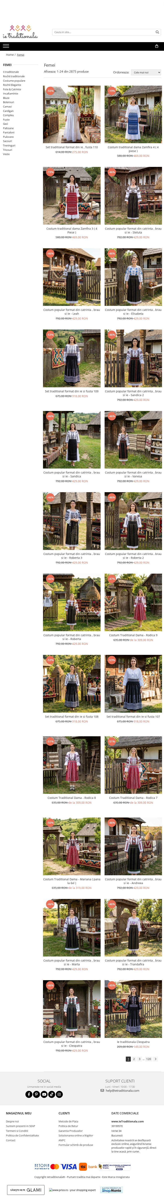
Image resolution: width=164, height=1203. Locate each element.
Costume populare (14, 80)
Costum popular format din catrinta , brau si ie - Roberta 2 (133, 556)
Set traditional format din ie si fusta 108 (71, 716)
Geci (5, 124)
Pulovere (8, 137)
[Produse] (6, 47)
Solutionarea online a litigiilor (76, 1135)
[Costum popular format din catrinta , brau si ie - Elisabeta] (133, 277)
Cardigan (8, 111)
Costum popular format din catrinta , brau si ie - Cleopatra (71, 1044)
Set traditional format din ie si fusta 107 (133, 716)
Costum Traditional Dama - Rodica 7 (133, 798)
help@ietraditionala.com (122, 1090)
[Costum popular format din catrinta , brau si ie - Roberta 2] (133, 521)
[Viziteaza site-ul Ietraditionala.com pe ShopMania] (111, 1190)
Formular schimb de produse (76, 1145)
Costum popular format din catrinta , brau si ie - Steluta (133, 230)
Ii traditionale (11, 72)
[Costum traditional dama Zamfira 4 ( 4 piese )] (133, 114)
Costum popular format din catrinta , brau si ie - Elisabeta (133, 311)
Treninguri (9, 145)
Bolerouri (8, 102)
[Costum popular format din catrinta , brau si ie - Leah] (72, 277)
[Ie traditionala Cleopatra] (133, 1009)
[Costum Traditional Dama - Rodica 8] (72, 765)
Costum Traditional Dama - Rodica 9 (133, 635)
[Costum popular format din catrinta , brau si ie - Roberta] (72, 602)
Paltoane (8, 128)
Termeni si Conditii (17, 1131)
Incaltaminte (10, 93)
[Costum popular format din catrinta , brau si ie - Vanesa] (133, 440)
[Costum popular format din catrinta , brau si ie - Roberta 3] (72, 521)
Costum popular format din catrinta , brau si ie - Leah (71, 311)
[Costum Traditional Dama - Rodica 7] (133, 765)
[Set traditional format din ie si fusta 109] (72, 358)
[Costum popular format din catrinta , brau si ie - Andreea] (133, 846)
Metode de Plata (68, 1121)
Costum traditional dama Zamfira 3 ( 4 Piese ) (71, 230)
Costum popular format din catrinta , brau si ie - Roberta (71, 637)
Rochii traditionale (14, 76)
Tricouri (7, 150)
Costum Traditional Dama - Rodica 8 (72, 798)
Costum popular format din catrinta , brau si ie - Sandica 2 (133, 393)
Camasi (7, 106)
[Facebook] (28, 1094)
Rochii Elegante (12, 85)
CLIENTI (64, 1113)
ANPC (62, 1140)
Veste (6, 154)
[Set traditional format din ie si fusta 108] (72, 684)
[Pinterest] (36, 1094)
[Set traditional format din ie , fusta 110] (72, 114)
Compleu (8, 115)
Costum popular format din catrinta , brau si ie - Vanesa (133, 474)
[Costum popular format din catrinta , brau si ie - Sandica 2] (133, 358)
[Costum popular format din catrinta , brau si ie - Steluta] (133, 196)
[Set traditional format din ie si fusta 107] (133, 684)
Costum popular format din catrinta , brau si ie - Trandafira (133, 962)
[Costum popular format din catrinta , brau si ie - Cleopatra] (72, 1009)
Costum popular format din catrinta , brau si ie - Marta (71, 962)
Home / (11, 55)
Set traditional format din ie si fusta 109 (71, 391)
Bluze (6, 98)
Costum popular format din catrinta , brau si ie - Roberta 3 (71, 556)
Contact (10, 1140)
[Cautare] (157, 32)
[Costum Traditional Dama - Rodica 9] (133, 602)
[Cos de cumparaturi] (156, 46)
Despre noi (12, 1121)
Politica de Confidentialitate (22, 1135)
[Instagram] (59, 1094)
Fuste (6, 119)
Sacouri (7, 141)
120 (148, 1059)
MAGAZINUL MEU (18, 1113)
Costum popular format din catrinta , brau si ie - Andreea (133, 881)
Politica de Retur (68, 1126)
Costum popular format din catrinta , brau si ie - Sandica (71, 474)
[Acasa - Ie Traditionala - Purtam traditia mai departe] (23, 32)
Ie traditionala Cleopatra (133, 1042)
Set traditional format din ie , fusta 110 (72, 147)
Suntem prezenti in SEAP (20, 1126)
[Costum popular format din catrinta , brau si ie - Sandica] (72, 440)
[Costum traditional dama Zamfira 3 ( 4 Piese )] (72, 196)
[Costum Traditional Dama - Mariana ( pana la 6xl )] (72, 846)
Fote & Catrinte (12, 89)
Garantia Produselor (71, 1131)
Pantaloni (8, 132)
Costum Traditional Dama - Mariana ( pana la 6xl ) (71, 881)
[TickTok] (51, 1094)
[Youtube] (44, 1094)
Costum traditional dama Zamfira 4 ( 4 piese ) (133, 149)
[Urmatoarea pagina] (155, 1059)
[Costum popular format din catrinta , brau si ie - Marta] (72, 928)
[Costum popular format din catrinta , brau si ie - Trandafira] (133, 928)
